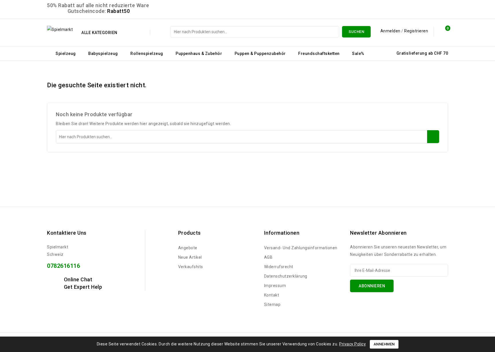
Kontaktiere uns (67, 233)
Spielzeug (66, 53)
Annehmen (384, 344)
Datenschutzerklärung (285, 276)
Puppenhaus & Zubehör (199, 53)
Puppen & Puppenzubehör (260, 53)
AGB (268, 257)
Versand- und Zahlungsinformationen (300, 248)
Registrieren (416, 31)
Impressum (275, 285)
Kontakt (271, 295)
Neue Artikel (190, 257)
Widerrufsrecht (278, 266)
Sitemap (272, 304)
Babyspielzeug (103, 53)
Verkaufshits (190, 266)
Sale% (358, 53)
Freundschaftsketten (319, 53)
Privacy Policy (352, 344)
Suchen (356, 31)
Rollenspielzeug (146, 53)
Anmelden (391, 31)
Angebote (187, 248)
